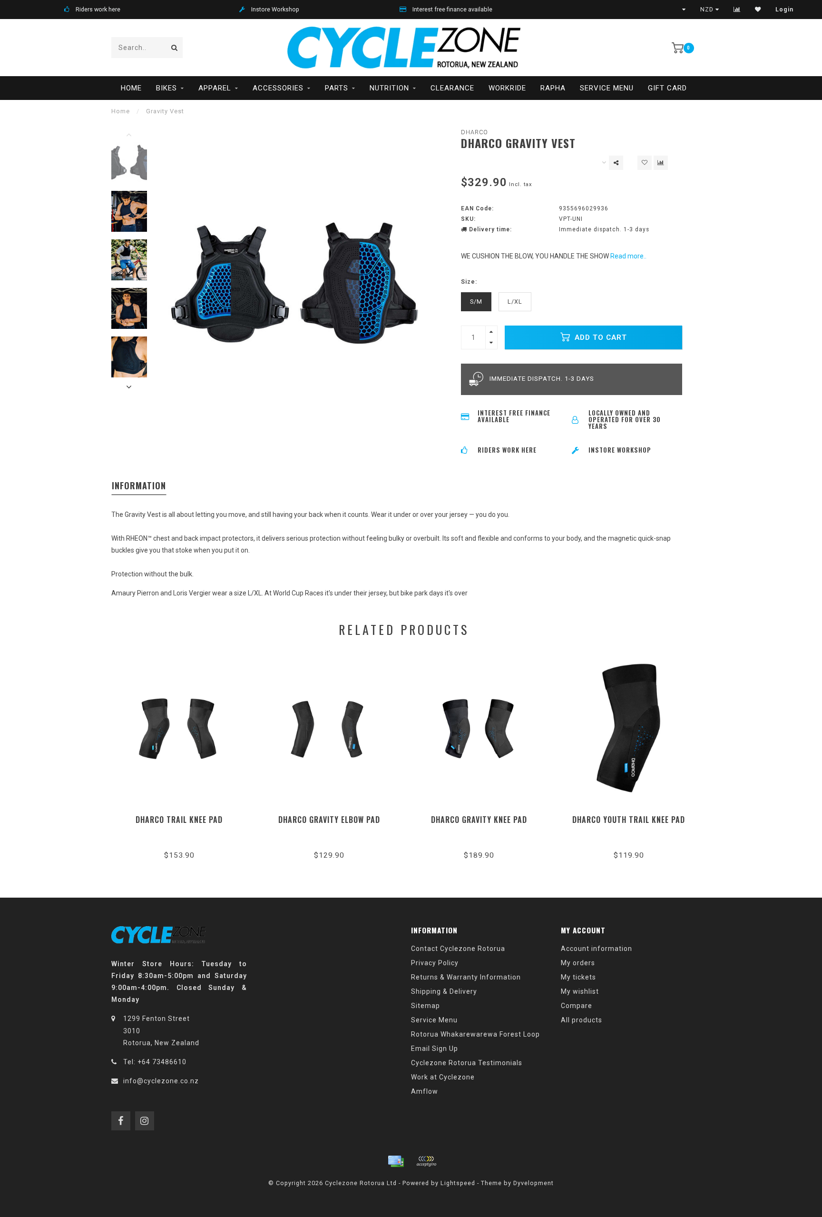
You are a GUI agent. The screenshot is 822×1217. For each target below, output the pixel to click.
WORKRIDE (507, 88)
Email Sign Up (434, 1048)
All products (581, 1020)
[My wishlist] (758, 9)
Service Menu (607, 88)
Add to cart (599, 337)
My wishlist (580, 991)
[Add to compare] (661, 163)
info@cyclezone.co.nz (161, 1081)
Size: (469, 281)
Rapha (553, 88)
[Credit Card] (396, 1161)
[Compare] (737, 9)
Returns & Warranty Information (466, 977)
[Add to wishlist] (644, 163)
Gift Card (667, 88)
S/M (476, 301)
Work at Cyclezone (443, 1077)
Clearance (452, 88)
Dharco (474, 132)
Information (139, 485)
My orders (578, 963)
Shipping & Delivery (444, 991)
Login (784, 9)
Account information (596, 948)
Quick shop (183, 816)
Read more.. (628, 256)
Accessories (278, 88)
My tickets (578, 977)
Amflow (424, 1091)
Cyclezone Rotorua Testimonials (466, 1063)
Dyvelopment (533, 1183)
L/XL (515, 301)
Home (131, 88)
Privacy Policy (435, 963)
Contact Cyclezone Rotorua (458, 948)
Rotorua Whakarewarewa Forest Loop (475, 1034)
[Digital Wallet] (426, 1161)
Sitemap (425, 1005)
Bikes (166, 88)
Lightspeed (457, 1183)
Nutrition (389, 88)
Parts (336, 88)
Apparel (214, 88)
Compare (576, 1005)
